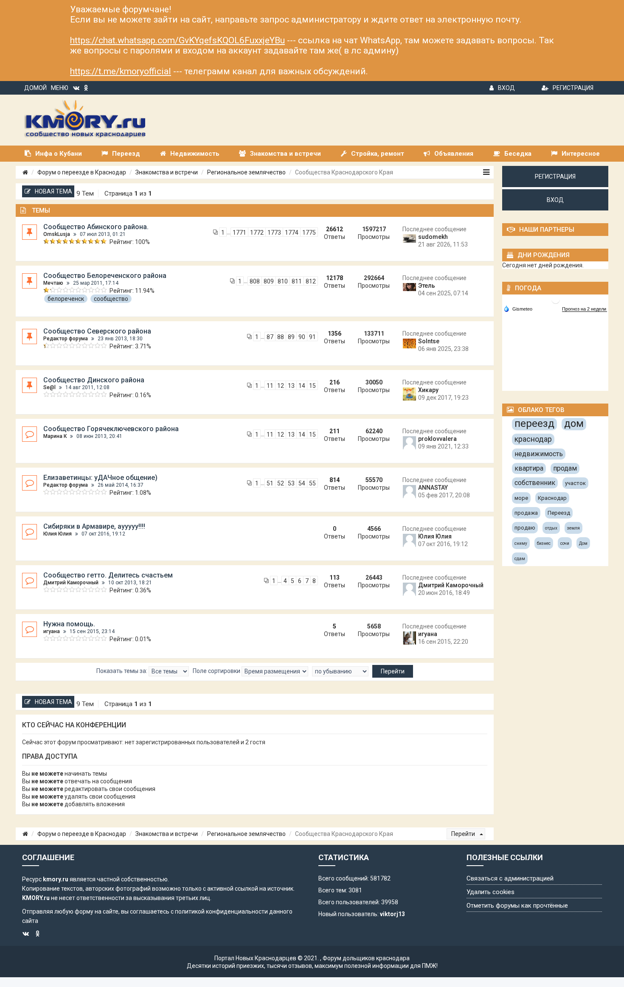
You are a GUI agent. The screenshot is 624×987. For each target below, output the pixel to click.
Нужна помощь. (69, 624)
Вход (506, 87)
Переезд (559, 513)
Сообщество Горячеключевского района (111, 429)
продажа (526, 513)
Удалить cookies (490, 892)
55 (312, 483)
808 (255, 281)
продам (565, 468)
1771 (239, 232)
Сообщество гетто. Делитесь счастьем (108, 575)
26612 (334, 229)
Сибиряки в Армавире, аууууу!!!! (94, 526)
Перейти (463, 833)
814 (334, 480)
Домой (35, 87)
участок (575, 483)
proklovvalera (437, 438)
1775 (309, 232)
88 (280, 337)
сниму (520, 543)
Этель (426, 285)
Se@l (49, 387)
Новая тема (53, 191)
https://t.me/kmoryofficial (120, 71)
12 (280, 385)
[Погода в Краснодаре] (556, 299)
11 (270, 385)
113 (334, 577)
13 (291, 385)
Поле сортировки (217, 670)
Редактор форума (65, 339)
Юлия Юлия (57, 534)
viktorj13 (392, 914)
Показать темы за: (122, 670)
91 (312, 337)
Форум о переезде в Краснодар (81, 172)
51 (270, 483)
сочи (564, 543)
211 (334, 431)
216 (334, 382)
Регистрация (573, 87)
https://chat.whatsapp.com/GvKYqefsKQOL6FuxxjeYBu (177, 40)
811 (297, 281)
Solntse (428, 341)
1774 (291, 232)
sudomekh (433, 236)
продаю (524, 527)
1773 (274, 232)
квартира (528, 468)
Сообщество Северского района (97, 331)
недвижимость (538, 454)
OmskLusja (56, 234)
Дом (583, 543)
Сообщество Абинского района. (96, 227)
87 (270, 337)
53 (291, 483)
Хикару (428, 390)
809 (269, 281)
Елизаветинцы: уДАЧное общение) (100, 478)
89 (291, 337)
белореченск (66, 298)
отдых (551, 528)
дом (574, 423)
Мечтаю (53, 283)
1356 (334, 333)
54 (301, 483)
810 (283, 281)
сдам (519, 558)
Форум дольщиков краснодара (366, 958)
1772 (257, 232)
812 (311, 281)
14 (301, 385)
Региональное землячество (246, 172)
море (521, 498)
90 (301, 337)
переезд (534, 423)
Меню (59, 87)
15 (312, 385)
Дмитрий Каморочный (70, 583)
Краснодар (552, 498)
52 (280, 483)
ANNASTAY (433, 487)
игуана (51, 631)
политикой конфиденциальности (221, 911)
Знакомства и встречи (166, 172)
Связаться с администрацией (510, 878)
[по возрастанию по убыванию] (340, 671)
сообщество (111, 298)
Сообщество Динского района (93, 380)
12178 (334, 278)
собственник (534, 483)
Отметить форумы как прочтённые (517, 905)
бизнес (544, 543)
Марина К (55, 436)
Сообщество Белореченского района (104, 276)
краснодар (533, 439)
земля (573, 528)
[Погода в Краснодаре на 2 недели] (584, 309)
